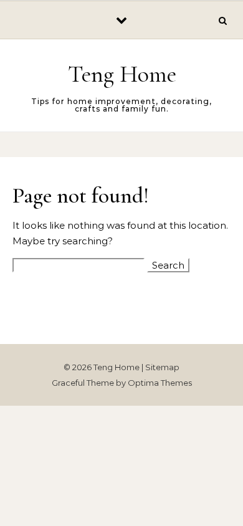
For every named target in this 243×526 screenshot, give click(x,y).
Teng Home (122, 74)
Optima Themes (160, 383)
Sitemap (162, 367)
